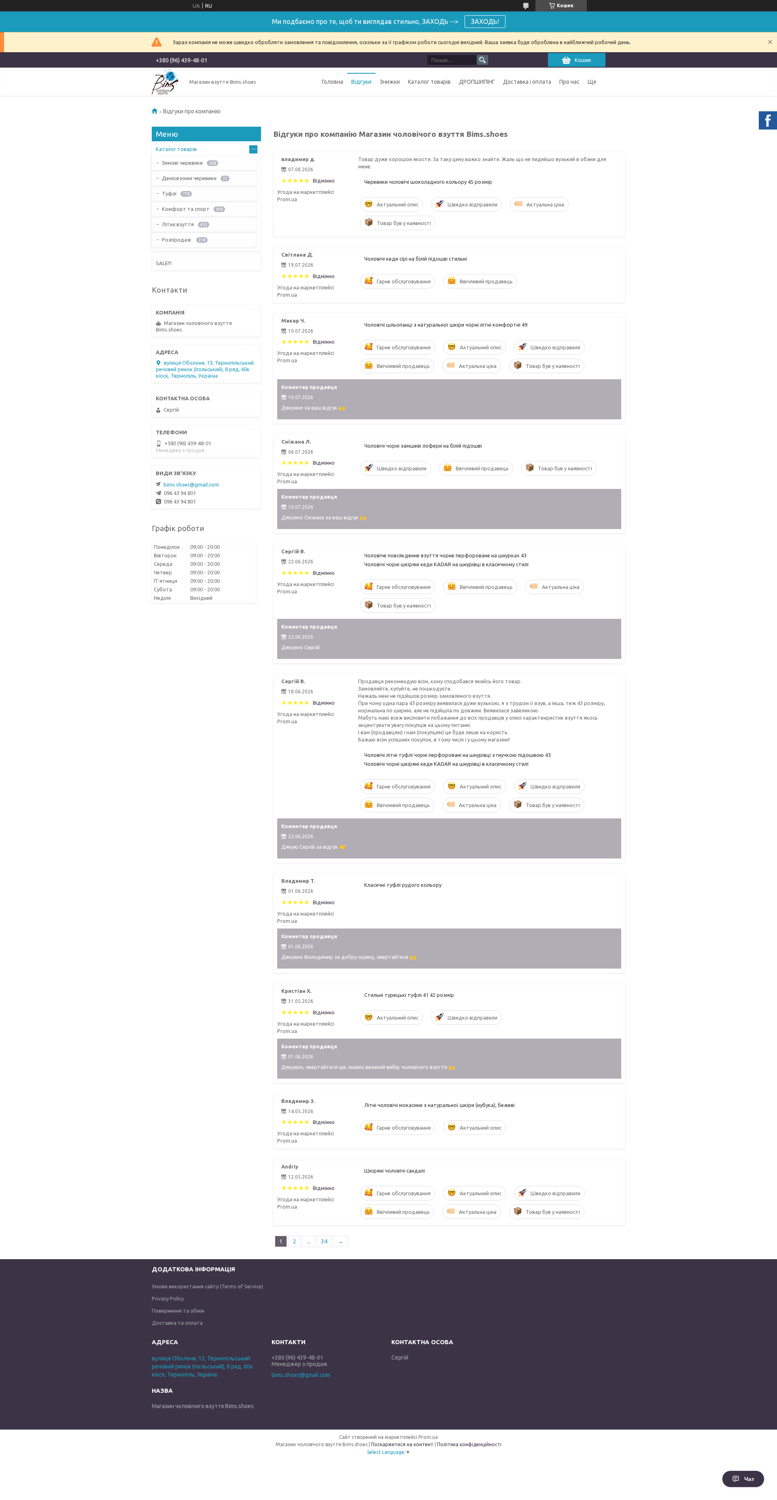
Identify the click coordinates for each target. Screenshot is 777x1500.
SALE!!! (164, 263)
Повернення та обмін (178, 1310)
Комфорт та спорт (186, 209)
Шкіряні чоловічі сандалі (394, 1170)
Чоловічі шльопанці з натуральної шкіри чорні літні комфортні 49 (445, 324)
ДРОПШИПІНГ (477, 82)
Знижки (390, 82)
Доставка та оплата (177, 1323)
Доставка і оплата (527, 82)
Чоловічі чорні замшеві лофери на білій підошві (423, 445)
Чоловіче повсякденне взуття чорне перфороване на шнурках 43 (445, 555)
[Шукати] (482, 60)
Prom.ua (428, 1437)
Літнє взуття (178, 224)
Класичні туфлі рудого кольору (403, 885)
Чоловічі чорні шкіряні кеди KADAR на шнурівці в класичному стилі (446, 564)
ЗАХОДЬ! (485, 21)
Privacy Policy (168, 1298)
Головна (332, 82)
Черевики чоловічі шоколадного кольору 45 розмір (428, 182)
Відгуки (361, 82)
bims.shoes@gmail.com (191, 484)
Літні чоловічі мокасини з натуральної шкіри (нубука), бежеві (439, 1105)
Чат (749, 1479)
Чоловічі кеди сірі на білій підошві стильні (415, 258)
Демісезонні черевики (189, 178)
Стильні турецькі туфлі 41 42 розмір (409, 995)
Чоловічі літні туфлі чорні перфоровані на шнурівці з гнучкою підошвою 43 (457, 755)
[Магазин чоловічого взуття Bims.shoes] (166, 82)
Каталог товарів (429, 82)
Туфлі (169, 193)
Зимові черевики (182, 163)
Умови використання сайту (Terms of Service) (207, 1286)
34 (324, 1241)
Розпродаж (177, 239)
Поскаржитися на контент (402, 1444)
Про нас (569, 82)
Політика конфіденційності (469, 1444)
